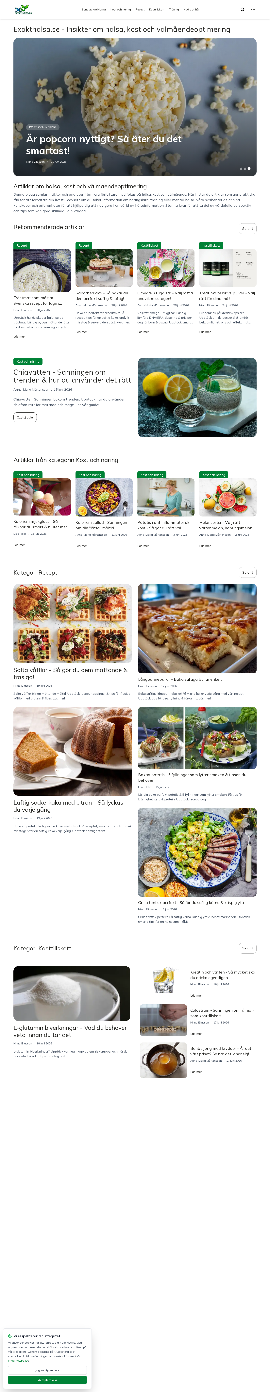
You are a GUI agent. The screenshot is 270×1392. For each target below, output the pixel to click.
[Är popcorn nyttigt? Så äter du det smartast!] (134, 107)
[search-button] (242, 9)
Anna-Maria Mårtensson (91, 305)
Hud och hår (192, 9)
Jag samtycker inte (47, 1370)
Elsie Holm (19, 533)
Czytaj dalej (25, 417)
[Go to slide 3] (248, 168)
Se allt (247, 228)
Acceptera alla (47, 1380)
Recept (140, 9)
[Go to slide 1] (241, 169)
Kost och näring (120, 9)
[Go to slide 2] (245, 169)
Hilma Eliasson (35, 161)
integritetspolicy (18, 1360)
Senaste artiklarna (94, 9)
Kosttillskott (156, 9)
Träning (174, 9)
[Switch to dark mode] (253, 9)
